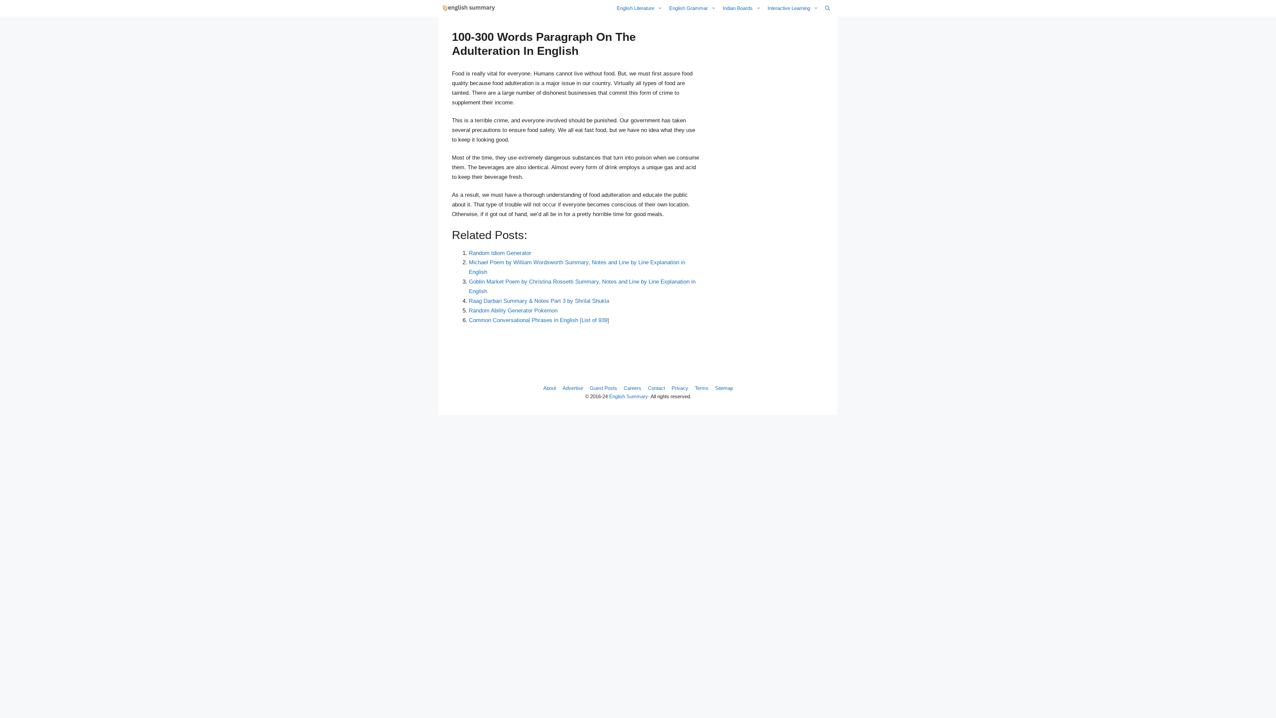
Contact (656, 388)
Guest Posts (603, 388)
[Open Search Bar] (827, 8)
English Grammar (688, 8)
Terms (701, 388)
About (549, 388)
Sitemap (724, 388)
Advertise (573, 388)
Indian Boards (738, 8)
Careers (632, 388)
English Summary (628, 396)
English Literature (635, 8)
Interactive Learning (789, 8)
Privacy (680, 388)
